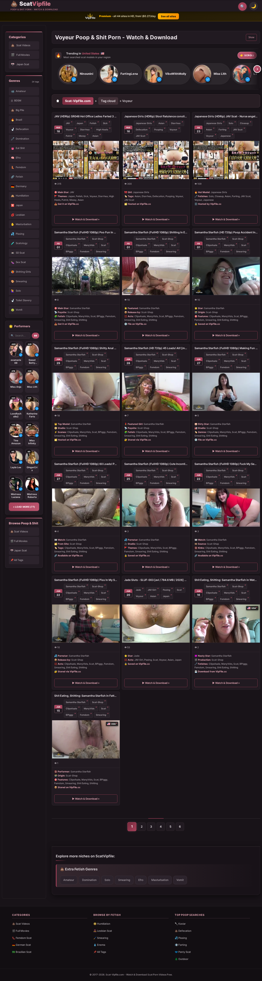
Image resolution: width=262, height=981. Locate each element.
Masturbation (159, 880)
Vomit (180, 880)
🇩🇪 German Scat (21, 944)
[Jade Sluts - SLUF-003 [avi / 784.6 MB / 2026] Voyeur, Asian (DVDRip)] (156, 623)
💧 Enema (99, 944)
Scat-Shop (97, 238)
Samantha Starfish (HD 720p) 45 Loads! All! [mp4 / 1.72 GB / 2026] (155, 348)
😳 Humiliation (101, 923)
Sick (105, 123)
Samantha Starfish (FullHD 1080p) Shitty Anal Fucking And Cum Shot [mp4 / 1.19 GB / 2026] (85, 348)
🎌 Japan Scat (18, 550)
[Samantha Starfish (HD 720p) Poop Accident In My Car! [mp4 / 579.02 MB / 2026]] (226, 276)
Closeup (244, 123)
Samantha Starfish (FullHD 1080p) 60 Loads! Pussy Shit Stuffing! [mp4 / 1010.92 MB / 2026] (85, 463)
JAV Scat (140, 136)
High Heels (102, 129)
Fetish (93, 123)
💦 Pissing (181, 937)
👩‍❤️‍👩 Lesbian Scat (102, 930)
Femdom (84, 251)
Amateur (68, 880)
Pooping (158, 129)
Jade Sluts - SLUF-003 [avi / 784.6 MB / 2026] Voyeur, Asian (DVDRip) (155, 579)
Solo (231, 123)
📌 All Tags (16, 560)
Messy (82, 136)
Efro (140, 880)
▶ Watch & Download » (86, 219)
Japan (80, 123)
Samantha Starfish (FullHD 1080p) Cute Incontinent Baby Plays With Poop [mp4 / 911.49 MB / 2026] (155, 463)
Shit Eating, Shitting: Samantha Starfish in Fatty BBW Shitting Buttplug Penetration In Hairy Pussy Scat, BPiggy (85, 695)
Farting (222, 129)
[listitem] (77, 74)
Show (251, 37)
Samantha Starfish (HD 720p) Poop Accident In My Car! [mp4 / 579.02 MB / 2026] (226, 232)
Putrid (69, 136)
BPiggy (69, 251)
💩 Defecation (183, 930)
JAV (68, 123)
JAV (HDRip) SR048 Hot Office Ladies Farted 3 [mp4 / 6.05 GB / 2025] (85, 116)
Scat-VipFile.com (78, 101)
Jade (138, 590)
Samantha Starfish (75, 238)
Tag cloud (108, 101)
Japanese (225, 136)
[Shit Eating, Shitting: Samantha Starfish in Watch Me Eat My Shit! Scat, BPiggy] (226, 623)
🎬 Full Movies (18, 541)
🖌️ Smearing (100, 937)
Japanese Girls (144, 123)
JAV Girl (152, 590)
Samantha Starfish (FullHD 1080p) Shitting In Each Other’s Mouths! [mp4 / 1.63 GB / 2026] (155, 232)
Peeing (166, 590)
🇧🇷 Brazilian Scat (21, 951)
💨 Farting (181, 944)
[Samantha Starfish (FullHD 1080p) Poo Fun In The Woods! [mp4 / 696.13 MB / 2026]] (86, 276)
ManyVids (89, 245)
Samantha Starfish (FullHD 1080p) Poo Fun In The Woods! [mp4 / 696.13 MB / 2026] (85, 232)
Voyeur (69, 129)
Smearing (101, 251)
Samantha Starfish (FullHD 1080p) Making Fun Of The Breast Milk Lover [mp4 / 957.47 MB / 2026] (226, 348)
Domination (89, 880)
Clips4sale (71, 245)
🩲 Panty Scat (183, 951)
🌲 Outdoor (181, 958)
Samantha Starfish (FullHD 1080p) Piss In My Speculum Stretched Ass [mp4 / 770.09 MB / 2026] (85, 579)
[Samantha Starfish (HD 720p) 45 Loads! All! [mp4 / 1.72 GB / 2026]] (156, 392)
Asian (95, 136)
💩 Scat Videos (19, 531)
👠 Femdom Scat (22, 937)
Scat (103, 245)
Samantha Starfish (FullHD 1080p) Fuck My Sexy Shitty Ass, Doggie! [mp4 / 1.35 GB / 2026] (226, 463)
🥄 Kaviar (180, 923)
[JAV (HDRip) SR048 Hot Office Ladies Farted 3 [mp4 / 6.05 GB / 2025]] (86, 160)
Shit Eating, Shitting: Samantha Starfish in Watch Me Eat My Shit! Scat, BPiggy (226, 579)
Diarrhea (85, 129)
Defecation (141, 129)
